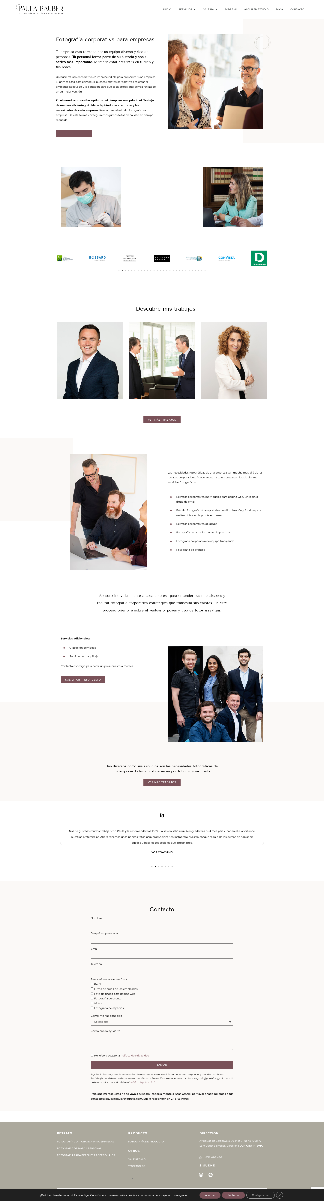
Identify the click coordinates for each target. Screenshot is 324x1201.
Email (94, 948)
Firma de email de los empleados (116, 989)
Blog (279, 9)
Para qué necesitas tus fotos (109, 979)
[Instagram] (201, 1175)
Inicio (167, 9)
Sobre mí (231, 9)
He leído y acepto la (121, 1055)
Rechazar (233, 1195)
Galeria (208, 9)
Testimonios (136, 1166)
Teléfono (96, 964)
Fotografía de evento (108, 998)
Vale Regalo (137, 1159)
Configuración (260, 1195)
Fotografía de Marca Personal (79, 1148)
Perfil (97, 984)
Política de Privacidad (135, 1055)
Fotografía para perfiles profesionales (86, 1155)
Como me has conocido (106, 1015)
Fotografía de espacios (109, 1008)
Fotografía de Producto (146, 1141)
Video (98, 1003)
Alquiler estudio (256, 9)
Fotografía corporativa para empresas (85, 1141)
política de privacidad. (142, 1082)
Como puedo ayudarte (105, 1031)
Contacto (297, 9)
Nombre (96, 918)
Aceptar (210, 1195)
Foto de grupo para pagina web (114, 993)
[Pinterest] (210, 1175)
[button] (118, 270)
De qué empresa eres (104, 933)
